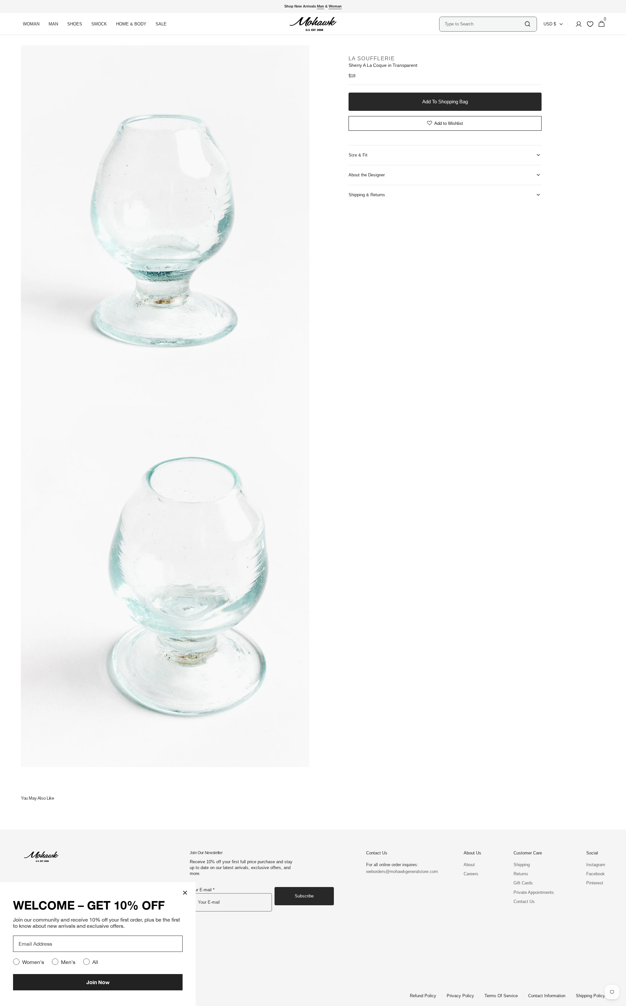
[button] (577, 24)
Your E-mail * (202, 889)
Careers (471, 873)
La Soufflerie (372, 58)
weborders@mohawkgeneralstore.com (398, 871)
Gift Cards (523, 882)
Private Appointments (534, 892)
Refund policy (423, 995)
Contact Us (524, 901)
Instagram (595, 864)
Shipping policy (590, 995)
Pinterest (594, 882)
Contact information (546, 995)
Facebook (595, 873)
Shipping (522, 864)
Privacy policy (460, 995)
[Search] (527, 24)
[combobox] (484, 24)
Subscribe (304, 896)
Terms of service (501, 995)
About (469, 864)
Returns (521, 873)
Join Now (98, 982)
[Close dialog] (185, 893)
